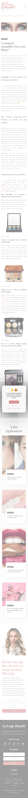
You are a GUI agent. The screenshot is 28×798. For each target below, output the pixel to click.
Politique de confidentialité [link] (14, 408)
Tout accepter (14, 402)
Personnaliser (14, 405)
